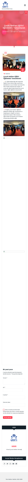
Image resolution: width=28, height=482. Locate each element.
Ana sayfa (10, 30)
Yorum (5, 378)
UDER (14, 427)
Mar (23, 70)
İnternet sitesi (6, 402)
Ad (4, 387)
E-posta (5, 395)
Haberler (16, 30)
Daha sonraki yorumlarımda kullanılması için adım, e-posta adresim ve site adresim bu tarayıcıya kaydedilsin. (13, 411)
